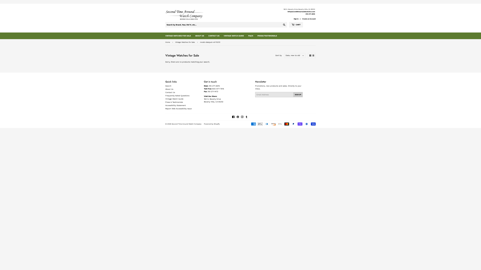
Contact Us (213, 36)
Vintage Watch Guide (234, 36)
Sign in (296, 19)
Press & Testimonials (174, 102)
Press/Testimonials (267, 36)
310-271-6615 (310, 14)
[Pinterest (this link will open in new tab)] (237, 117)
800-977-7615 (218, 89)
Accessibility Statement (175, 105)
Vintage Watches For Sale (178, 36)
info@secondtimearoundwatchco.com (301, 11)
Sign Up (298, 95)
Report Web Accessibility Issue (178, 109)
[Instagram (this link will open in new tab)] (242, 117)
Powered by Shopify (212, 124)
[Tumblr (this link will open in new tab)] (246, 117)
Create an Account (309, 19)
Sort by (278, 55)
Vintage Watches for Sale (185, 42)
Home (167, 42)
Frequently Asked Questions (177, 96)
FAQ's (250, 36)
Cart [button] (297, 25)
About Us (199, 36)
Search (168, 86)
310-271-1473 (213, 91)
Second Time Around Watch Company (186, 124)
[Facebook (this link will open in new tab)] (233, 117)
